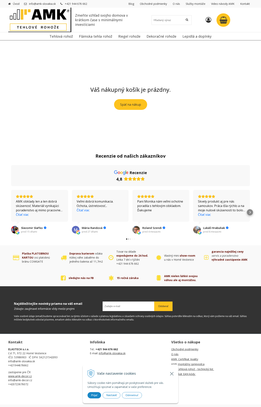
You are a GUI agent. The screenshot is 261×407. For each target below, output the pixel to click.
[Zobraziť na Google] (15, 229)
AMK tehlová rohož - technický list (192, 369)
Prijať (94, 395)
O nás (176, 4)
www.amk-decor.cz (20, 376)
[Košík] (223, 20)
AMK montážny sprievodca (187, 364)
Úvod (16, 4)
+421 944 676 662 (76, 4)
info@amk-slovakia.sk (42, 4)
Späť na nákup (130, 104)
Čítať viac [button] (22, 214)
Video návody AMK (222, 4)
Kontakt (245, 4)
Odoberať (163, 306)
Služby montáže (195, 4)
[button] (11, 212)
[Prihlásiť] (208, 20)
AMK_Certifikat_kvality (184, 359)
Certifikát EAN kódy (183, 374)
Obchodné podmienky (153, 4)
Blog (131, 4)
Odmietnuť (132, 395)
